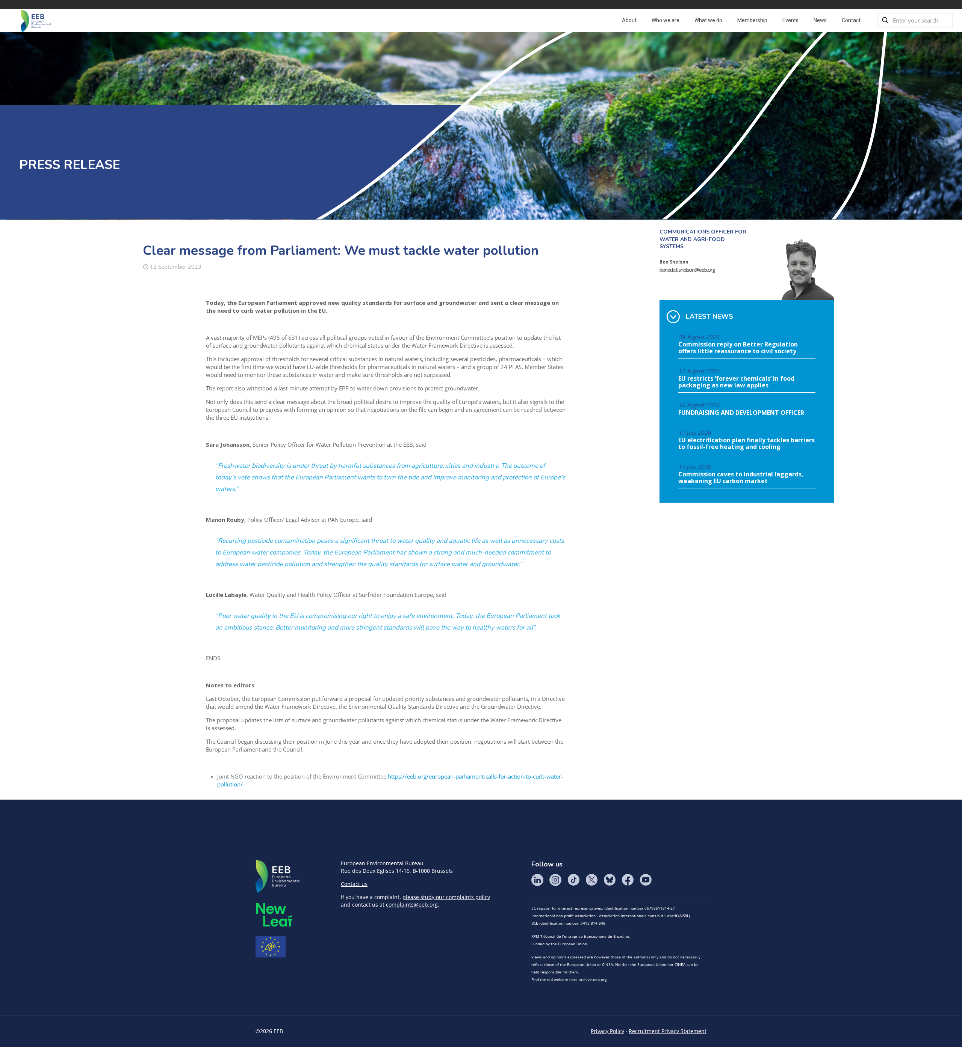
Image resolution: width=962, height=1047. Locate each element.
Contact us (354, 883)
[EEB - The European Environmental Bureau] (36, 20)
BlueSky (610, 880)
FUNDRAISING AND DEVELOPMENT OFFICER (741, 413)
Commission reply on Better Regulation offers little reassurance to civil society (738, 348)
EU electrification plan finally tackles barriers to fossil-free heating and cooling (746, 444)
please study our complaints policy (446, 897)
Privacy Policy (607, 1031)
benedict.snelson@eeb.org (687, 269)
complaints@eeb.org (412, 904)
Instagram (555, 880)
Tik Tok (573, 880)
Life (271, 947)
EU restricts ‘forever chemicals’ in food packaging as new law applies (736, 382)
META (274, 914)
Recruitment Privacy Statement (667, 1031)
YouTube (646, 880)
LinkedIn (537, 880)
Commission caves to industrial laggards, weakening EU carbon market (740, 478)
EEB (278, 876)
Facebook (628, 880)
